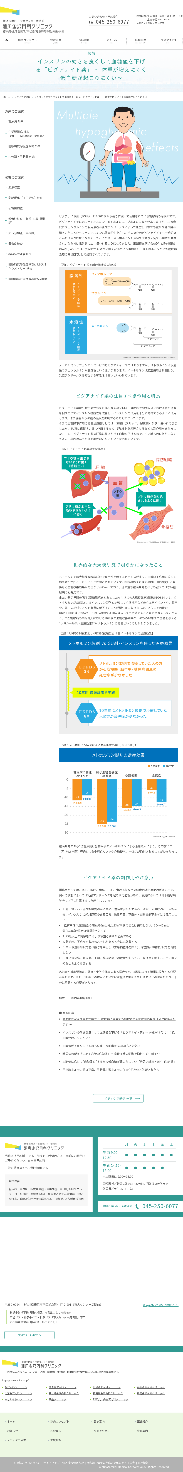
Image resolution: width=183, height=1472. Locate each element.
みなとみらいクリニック (18, 1399)
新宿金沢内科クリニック (151, 1393)
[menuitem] (6, 41)
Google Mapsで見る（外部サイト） (161, 1305)
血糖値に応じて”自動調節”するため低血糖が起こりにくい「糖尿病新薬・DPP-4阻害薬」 (119, 1061)
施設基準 (55, 1440)
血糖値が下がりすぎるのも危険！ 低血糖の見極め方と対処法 (101, 1046)
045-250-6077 (109, 21)
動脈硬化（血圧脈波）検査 (25, 198)
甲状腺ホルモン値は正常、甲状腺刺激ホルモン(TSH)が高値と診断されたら (111, 1069)
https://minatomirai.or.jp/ (15, 1380)
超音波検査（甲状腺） (22, 233)
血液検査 (14, 187)
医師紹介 (84, 40)
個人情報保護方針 (73, 1462)
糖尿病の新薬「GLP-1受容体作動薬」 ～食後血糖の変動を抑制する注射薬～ (111, 1053)
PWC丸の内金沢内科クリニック (110, 1399)
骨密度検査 (15, 243)
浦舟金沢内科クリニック (62, 1387)
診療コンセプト (27, 40)
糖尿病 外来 (15, 121)
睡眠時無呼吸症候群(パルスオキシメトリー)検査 (27, 266)
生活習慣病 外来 (26, 133)
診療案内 (55, 40)
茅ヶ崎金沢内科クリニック (64, 1393)
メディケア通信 (16, 1440)
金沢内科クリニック (16, 1387)
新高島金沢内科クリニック (108, 1393)
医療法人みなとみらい (27, 1462)
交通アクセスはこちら (29, 1335)
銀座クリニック (57, 1399)
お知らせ (112, 40)
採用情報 (143, 1462)
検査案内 (142, 1431)
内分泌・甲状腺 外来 (21, 156)
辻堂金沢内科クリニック (18, 1393)
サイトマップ (51, 1462)
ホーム (6, 40)
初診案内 (140, 40)
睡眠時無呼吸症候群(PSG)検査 (28, 279)
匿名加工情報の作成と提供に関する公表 (111, 1462)
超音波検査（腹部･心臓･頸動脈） (27, 220)
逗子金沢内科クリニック (106, 1387)
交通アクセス (169, 40)
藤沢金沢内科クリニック (151, 1387)
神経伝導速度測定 (19, 254)
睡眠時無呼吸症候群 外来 (24, 146)
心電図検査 (15, 208)
